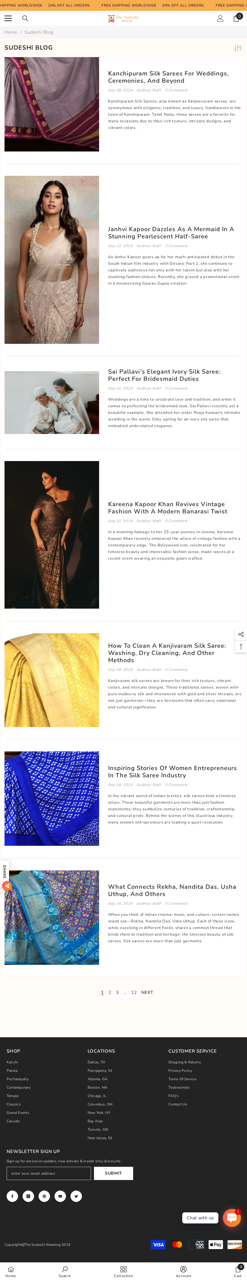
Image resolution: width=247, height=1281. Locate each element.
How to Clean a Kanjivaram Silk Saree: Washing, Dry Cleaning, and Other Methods (167, 653)
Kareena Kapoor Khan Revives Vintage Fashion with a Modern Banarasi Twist (167, 508)
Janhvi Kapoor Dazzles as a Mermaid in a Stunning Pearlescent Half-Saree (171, 233)
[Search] (25, 18)
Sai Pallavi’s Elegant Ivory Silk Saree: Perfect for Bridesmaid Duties (164, 375)
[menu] (8, 18)
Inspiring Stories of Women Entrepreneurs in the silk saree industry (172, 772)
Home (11, 32)
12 (134, 992)
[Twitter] (76, 1196)
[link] (65, 1272)
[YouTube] (60, 1196)
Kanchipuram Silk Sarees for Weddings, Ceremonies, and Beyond (168, 77)
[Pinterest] (44, 1196)
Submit (113, 1173)
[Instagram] (28, 1196)
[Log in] (220, 18)
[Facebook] (12, 1196)
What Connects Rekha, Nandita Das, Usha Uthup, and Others (172, 890)
